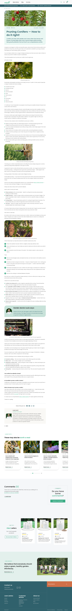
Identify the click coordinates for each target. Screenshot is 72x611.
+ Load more (7, 496)
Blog (22, 2)
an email (16, 394)
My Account (36, 603)
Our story (28, 2)
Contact (21, 606)
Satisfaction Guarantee (21, 602)
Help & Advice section (38, 182)
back (7, 426)
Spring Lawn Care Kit (43, 538)
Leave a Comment (58, 501)
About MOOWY (36, 598)
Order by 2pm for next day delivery (28, 5)
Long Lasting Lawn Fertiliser (59, 538)
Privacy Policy (59, 609)
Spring (5, 600)
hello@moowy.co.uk (8, 589)
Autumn (6, 603)
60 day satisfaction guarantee (12, 5)
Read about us (8, 572)
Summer (6, 601)
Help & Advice (16, 2)
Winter (5, 598)
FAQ (20, 604)
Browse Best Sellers (11, 537)
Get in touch (7, 587)
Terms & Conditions (51, 609)
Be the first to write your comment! (11, 492)
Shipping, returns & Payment (23, 600)
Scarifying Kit (25, 538)
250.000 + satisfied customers (45, 5)
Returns (66, 609)
